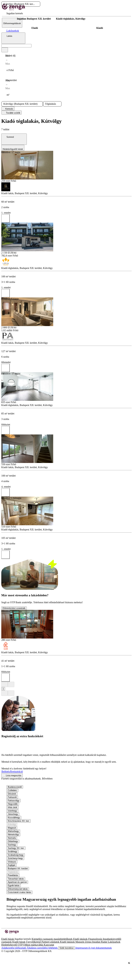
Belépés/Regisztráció (12, 771)
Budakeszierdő (15, 787)
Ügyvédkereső (34, 941)
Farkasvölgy (13, 800)
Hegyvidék (13, 804)
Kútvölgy (12, 824)
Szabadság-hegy (16, 855)
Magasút (12, 828)
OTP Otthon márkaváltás (31, 944)
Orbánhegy (13, 841)
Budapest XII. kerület (18, 868)
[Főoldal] (10, 18)
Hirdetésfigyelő (9, 944)
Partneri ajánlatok (51, 941)
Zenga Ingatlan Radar (96, 941)
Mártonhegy (13, 831)
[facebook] (2, 936)
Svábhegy (12, 851)
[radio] (34, 28)
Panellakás (13, 875)
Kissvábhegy (14, 817)
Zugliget (11, 865)
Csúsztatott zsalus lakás (19, 892)
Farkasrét (12, 797)
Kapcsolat (49, 944)
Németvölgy (13, 834)
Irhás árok (12, 807)
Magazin (80, 941)
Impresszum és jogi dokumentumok (93, 947)
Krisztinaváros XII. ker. (18, 821)
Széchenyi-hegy (15, 858)
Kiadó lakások (67, 941)
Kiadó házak (19, 941)
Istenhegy (12, 811)
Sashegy (12, 845)
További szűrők (12, 113)
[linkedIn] (7, 936)
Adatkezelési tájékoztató (14, 947)
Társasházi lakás (16, 879)
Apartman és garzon (17, 882)
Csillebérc (12, 790)
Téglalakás (13, 872)
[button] (37, 4)
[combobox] (13, 38)
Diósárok (12, 794)
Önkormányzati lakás (18, 889)
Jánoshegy (13, 814)
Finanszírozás (95, 939)
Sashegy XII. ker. (16, 848)
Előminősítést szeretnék (14, 608)
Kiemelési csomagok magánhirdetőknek (52, 939)
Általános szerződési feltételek (42, 947)
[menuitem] (12, 13)
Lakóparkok (114, 941)
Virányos (12, 862)
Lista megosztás (13, 775)
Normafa (12, 838)
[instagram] (5, 936)
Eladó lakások (80, 939)
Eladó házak (8, 939)
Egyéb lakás (13, 885)
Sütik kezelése (66, 948)
